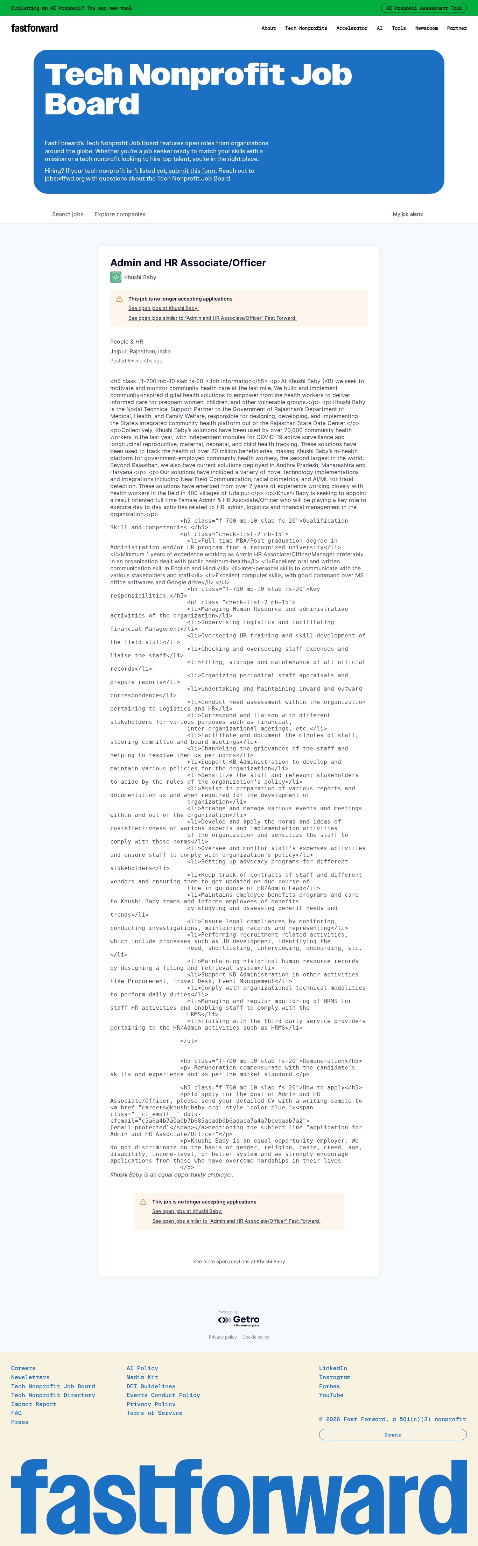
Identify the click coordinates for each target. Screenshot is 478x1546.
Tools (399, 27)
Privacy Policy (151, 1403)
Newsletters (30, 1376)
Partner (457, 27)
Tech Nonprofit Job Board (53, 1386)
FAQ (16, 1412)
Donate (393, 1434)
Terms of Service (155, 1412)
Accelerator (352, 27)
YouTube (331, 1394)
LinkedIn (333, 1367)
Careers (23, 1367)
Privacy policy (223, 1337)
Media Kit (142, 1376)
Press (20, 1421)
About (269, 27)
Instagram (335, 1376)
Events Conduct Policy (163, 1394)
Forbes (329, 1386)
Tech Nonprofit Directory (53, 1394)
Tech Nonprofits (306, 27)
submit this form (192, 171)
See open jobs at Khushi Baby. (163, 308)
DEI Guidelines (151, 1386)
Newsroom (426, 27)
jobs (67, 214)
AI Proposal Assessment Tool (424, 7)
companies (119, 214)
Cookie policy (255, 1337)
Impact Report (34, 1403)
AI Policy (142, 1367)
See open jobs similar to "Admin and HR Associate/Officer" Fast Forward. (212, 318)
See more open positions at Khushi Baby (239, 1261)
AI (379, 27)
